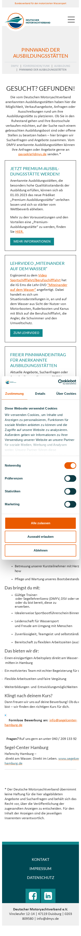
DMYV (14, 66)
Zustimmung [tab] (14, 393)
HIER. (19, 232)
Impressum (40, 868)
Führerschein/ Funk (36, 66)
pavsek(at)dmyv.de (32, 154)
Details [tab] (40, 393)
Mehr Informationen (32, 242)
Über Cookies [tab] (66, 393)
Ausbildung (62, 66)
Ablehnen (41, 550)
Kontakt (40, 859)
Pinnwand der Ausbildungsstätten (42, 69)
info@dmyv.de (48, 919)
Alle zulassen (40, 523)
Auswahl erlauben (40, 536)
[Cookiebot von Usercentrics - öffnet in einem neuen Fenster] (58, 382)
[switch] (70, 478)
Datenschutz (40, 877)
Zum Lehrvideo (26, 333)
